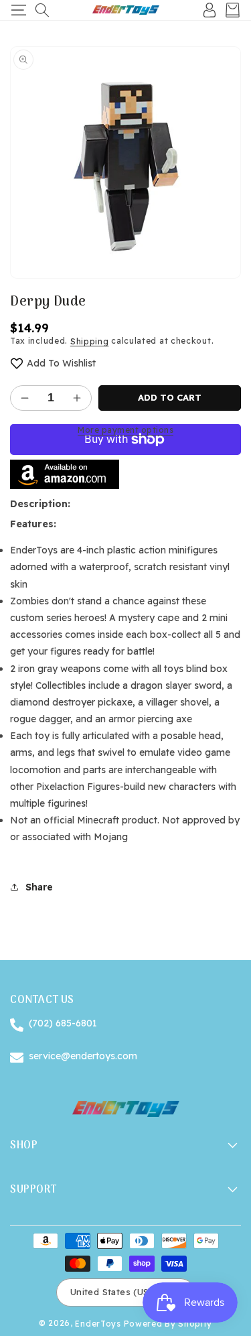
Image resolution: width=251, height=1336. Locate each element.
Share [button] (39, 887)
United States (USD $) (119, 1291)
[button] (18, 10)
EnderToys (97, 1324)
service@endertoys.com (83, 1056)
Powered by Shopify (168, 1324)
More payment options (125, 430)
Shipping (89, 341)
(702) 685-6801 (63, 1023)
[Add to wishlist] (16, 363)
